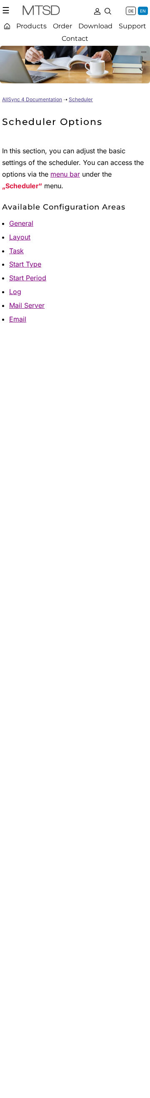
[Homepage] (7, 26)
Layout (19, 237)
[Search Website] (108, 10)
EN (143, 10)
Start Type (25, 264)
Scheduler (81, 99)
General (21, 223)
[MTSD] (41, 11)
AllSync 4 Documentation (32, 99)
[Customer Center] (97, 10)
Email (17, 319)
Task (16, 251)
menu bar (65, 174)
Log (15, 291)
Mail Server (27, 305)
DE (131, 10)
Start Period (27, 278)
